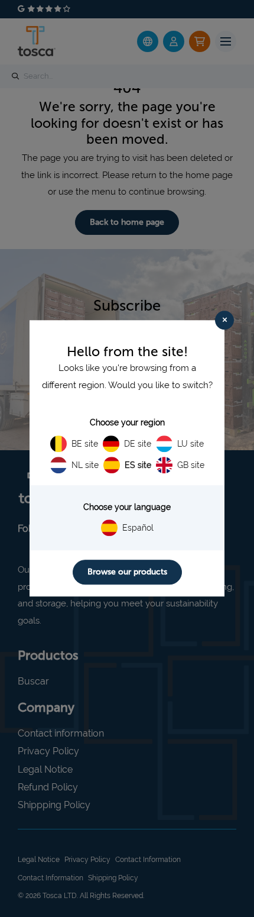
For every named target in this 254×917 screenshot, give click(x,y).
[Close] (224, 320)
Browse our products (127, 572)
